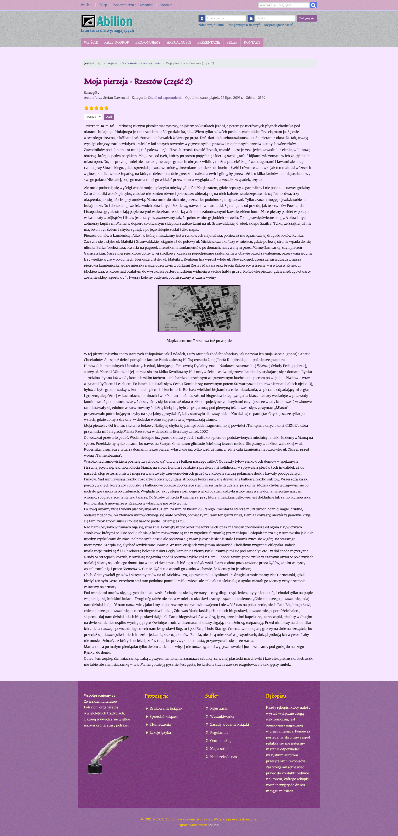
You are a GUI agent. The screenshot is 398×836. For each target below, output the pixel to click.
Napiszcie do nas (223, 757)
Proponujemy (147, 42)
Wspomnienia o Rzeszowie (133, 5)
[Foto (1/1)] (199, 308)
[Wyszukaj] (313, 5)
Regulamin (219, 732)
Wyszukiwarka (222, 716)
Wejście (86, 5)
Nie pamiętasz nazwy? (244, 25)
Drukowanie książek (166, 708)
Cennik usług (221, 741)
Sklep (102, 5)
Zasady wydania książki (229, 724)
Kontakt (166, 5)
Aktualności (179, 42)
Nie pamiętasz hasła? (279, 25)
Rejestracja (219, 708)
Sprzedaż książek (164, 716)
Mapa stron (219, 749)
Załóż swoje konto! (211, 25)
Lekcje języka (160, 732)
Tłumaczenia (160, 724)
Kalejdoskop (116, 42)
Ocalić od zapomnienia (165, 98)
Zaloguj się (306, 18)
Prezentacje (208, 42)
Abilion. (213, 825)
